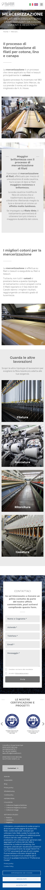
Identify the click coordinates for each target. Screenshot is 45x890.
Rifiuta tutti (22, 879)
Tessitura (9, 817)
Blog (5, 784)
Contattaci (12, 768)
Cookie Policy (8, 866)
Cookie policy (8, 795)
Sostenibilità (8, 780)
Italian (31, 4)
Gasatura (22, 552)
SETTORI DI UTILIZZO (11, 814)
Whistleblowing (9, 791)
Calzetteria (10, 820)
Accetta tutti (21, 885)
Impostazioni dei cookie (21, 873)
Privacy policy (8, 863)
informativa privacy (21, 673)
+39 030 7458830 (11, 751)
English (36, 4)
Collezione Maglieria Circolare (16, 807)
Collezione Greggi (12, 810)
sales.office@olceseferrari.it (11, 753)
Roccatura (22, 462)
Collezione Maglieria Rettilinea (16, 805)
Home (5, 32)
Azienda (7, 776)
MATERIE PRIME (9, 798)
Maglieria (9, 822)
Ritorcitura (22, 507)
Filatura (22, 417)
